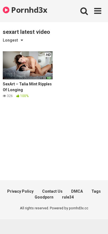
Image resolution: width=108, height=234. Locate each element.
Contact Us (52, 191)
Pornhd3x (28, 9)
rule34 (68, 197)
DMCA (77, 191)
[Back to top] (97, 222)
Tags (96, 191)
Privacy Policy (20, 191)
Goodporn (44, 197)
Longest (10, 40)
